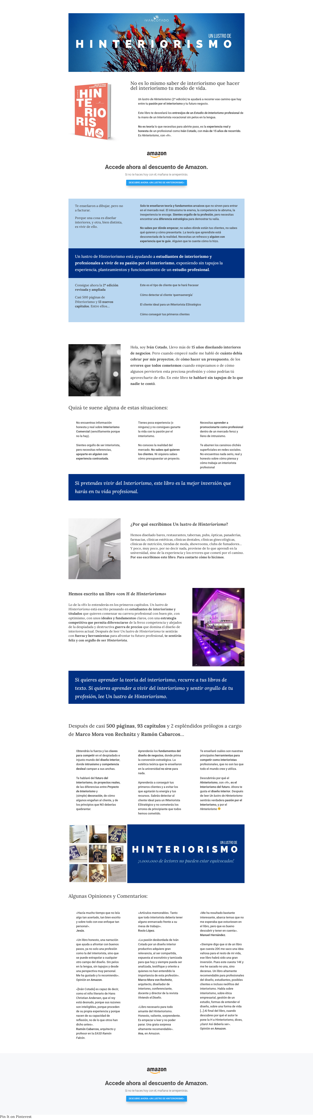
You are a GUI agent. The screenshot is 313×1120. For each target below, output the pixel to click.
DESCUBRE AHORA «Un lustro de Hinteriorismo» (156, 182)
